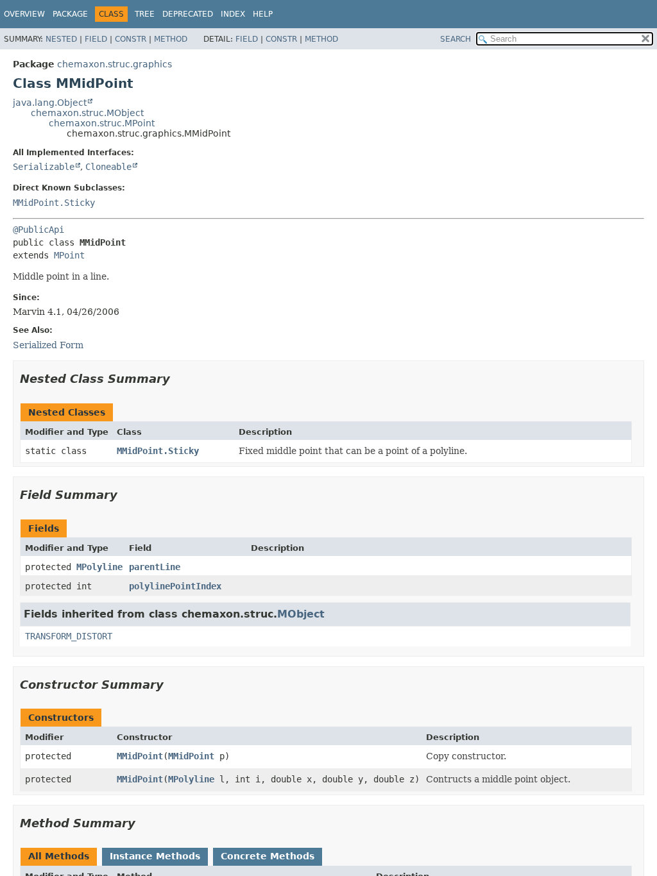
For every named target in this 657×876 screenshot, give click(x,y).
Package (70, 14)
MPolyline (99, 567)
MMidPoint (140, 756)
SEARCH (455, 39)
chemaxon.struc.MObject (87, 113)
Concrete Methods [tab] (267, 856)
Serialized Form (48, 345)
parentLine (154, 567)
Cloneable (108, 167)
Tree (145, 14)
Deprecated (187, 14)
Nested (61, 39)
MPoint (69, 255)
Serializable (43, 167)
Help (263, 14)
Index (233, 14)
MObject (301, 614)
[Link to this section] (179, 378)
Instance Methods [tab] (155, 856)
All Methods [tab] (58, 856)
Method (170, 39)
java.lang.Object (50, 102)
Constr (130, 39)
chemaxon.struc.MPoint (102, 123)
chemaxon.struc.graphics (114, 64)
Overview (24, 14)
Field (96, 39)
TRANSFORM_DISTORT (68, 636)
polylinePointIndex (175, 586)
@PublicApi (38, 229)
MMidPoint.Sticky (54, 203)
